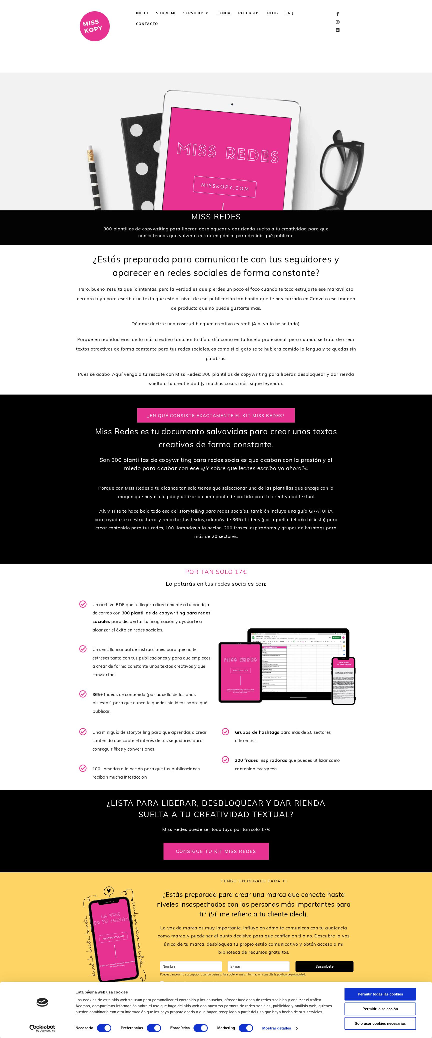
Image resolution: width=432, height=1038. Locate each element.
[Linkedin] (338, 30)
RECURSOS (249, 13)
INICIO (142, 13)
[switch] (154, 1028)
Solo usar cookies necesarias (380, 1023)
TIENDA (223, 13)
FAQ (290, 13)
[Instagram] (338, 22)
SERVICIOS (194, 13)
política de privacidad (291, 974)
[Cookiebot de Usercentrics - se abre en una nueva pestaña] (42, 1028)
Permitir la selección (380, 1009)
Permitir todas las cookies (380, 994)
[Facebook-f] (338, 14)
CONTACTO (147, 24)
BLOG (272, 13)
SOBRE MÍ (166, 13)
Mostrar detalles (276, 1028)
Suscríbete (325, 966)
